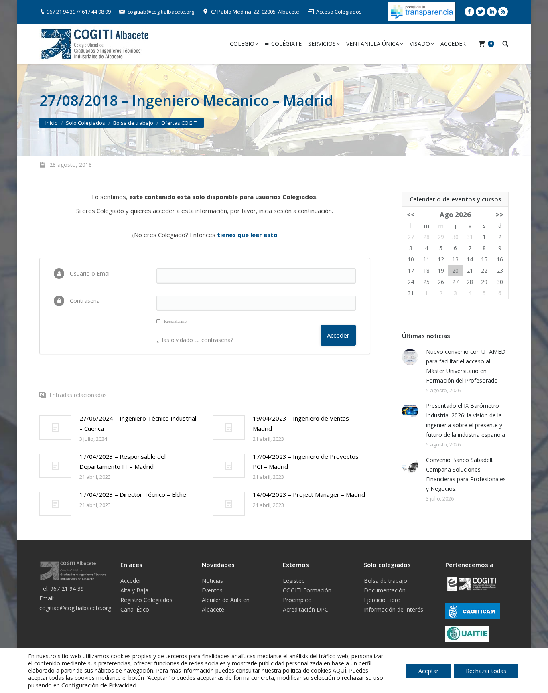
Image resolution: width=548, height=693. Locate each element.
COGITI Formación (307, 590)
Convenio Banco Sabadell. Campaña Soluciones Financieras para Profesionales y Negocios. (466, 474)
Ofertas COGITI (179, 122)
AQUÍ (339, 670)
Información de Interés (393, 609)
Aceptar (428, 671)
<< (411, 214)
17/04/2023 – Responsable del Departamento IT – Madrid (122, 461)
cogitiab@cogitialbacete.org (161, 11)
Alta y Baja (134, 590)
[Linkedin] (492, 11)
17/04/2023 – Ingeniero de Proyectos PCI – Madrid (306, 461)
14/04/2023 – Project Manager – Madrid (309, 494)
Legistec (293, 580)
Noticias (212, 580)
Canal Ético (134, 609)
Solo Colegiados (85, 122)
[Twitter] (480, 11)
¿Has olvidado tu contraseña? (194, 340)
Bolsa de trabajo (133, 122)
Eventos (212, 590)
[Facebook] (469, 11)
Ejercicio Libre (382, 600)
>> (500, 214)
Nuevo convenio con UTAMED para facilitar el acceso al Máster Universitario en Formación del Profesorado (465, 366)
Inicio (51, 122)
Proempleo (297, 600)
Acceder (130, 580)
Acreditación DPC (305, 609)
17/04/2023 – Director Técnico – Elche (132, 494)
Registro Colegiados (146, 600)
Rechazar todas (486, 671)
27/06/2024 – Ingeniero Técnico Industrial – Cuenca (137, 423)
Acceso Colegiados (339, 11)
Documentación (385, 590)
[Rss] (503, 11)
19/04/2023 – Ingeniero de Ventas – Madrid (303, 423)
